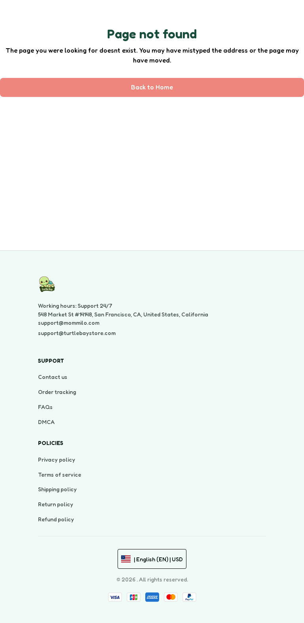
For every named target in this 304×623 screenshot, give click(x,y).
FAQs (45, 406)
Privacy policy (56, 459)
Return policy (55, 504)
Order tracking (57, 391)
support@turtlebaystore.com (77, 332)
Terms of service (59, 474)
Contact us (52, 376)
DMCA (46, 421)
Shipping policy (57, 489)
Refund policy (56, 519)
